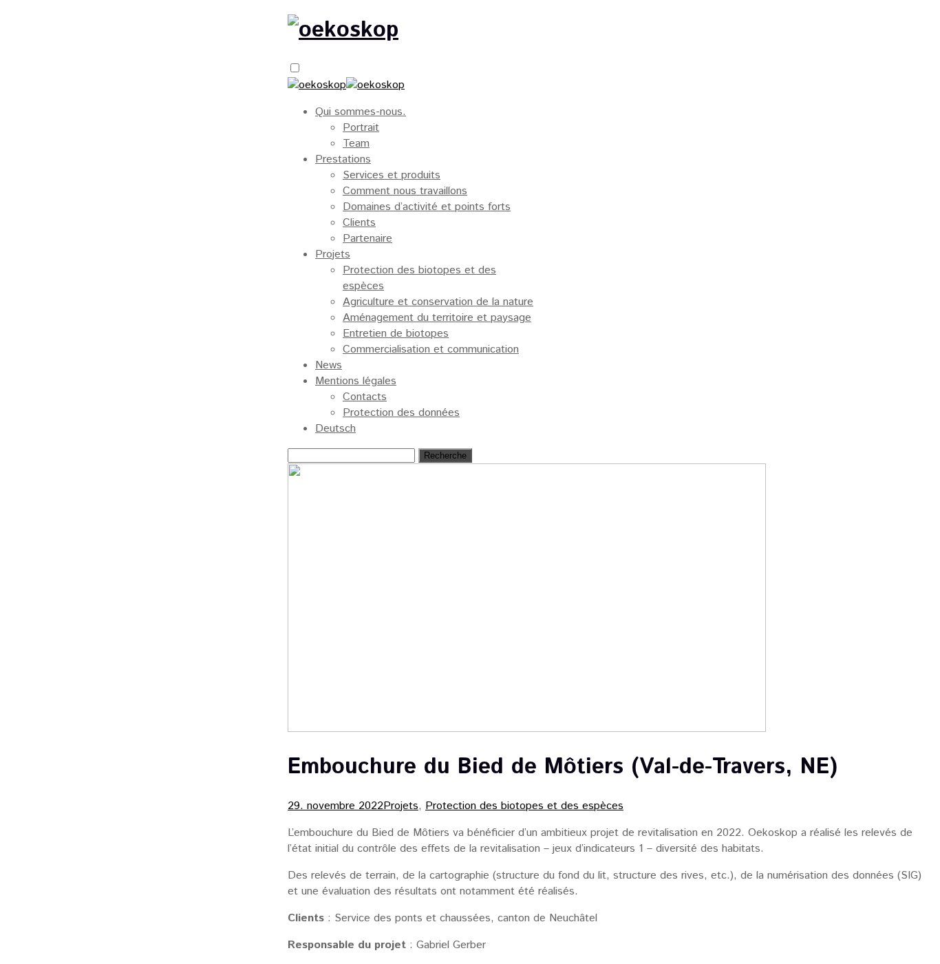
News (328, 365)
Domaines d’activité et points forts (427, 207)
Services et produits (391, 175)
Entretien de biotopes (396, 334)
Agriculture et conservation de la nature (438, 302)
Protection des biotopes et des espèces (524, 806)
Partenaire (367, 239)
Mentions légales (355, 381)
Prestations (343, 159)
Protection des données (401, 413)
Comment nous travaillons (405, 191)
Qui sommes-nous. (360, 112)
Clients (359, 223)
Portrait (361, 128)
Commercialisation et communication (431, 349)
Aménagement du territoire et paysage (437, 318)
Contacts (365, 397)
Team (356, 143)
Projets (332, 254)
